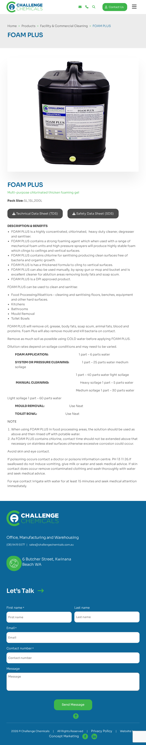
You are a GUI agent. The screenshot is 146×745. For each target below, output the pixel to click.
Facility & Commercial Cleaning (64, 26)
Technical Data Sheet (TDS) (36, 214)
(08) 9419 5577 (15, 544)
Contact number (20, 648)
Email (11, 628)
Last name (82, 608)
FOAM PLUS (102, 26)
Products (28, 26)
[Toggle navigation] (134, 7)
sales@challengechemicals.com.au (51, 544)
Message (13, 669)
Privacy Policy (101, 731)
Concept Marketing (64, 736)
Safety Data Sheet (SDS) (94, 214)
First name (15, 608)
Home (12, 26)
